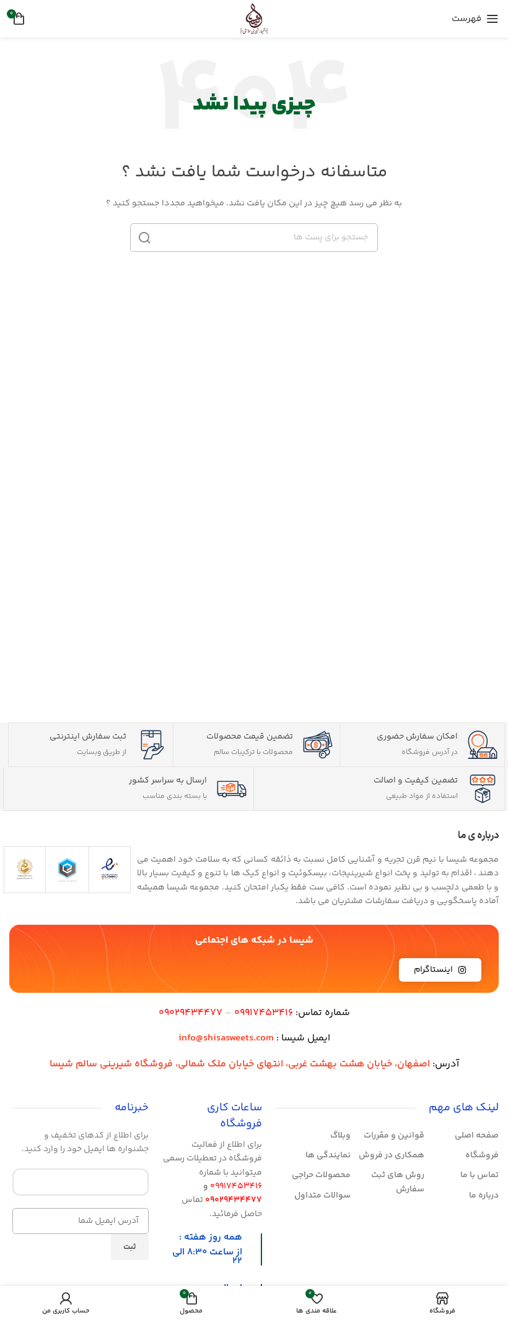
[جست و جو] (144, 237)
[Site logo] (254, 18)
